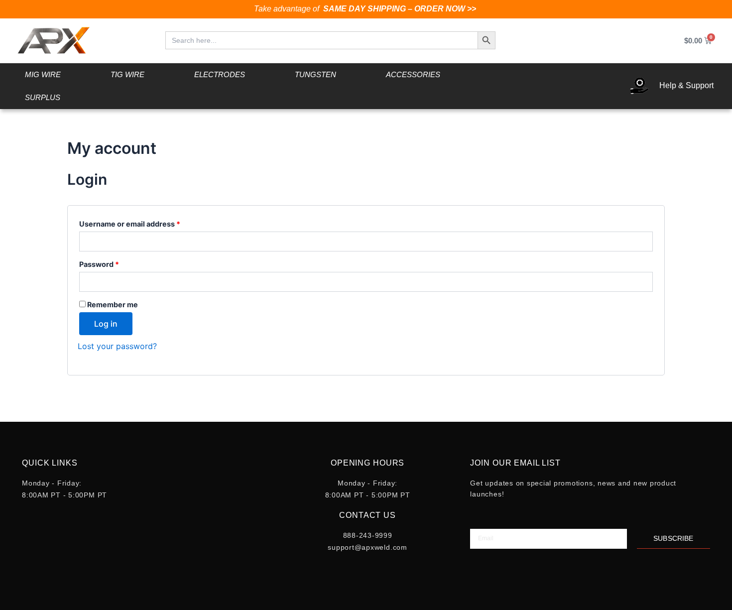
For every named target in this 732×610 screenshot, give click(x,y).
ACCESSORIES (413, 74)
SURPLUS (42, 97)
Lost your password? (117, 346)
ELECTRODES (219, 74)
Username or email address (145, 222)
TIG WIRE (127, 74)
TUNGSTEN (315, 74)
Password (114, 262)
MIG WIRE (43, 74)
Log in (106, 324)
